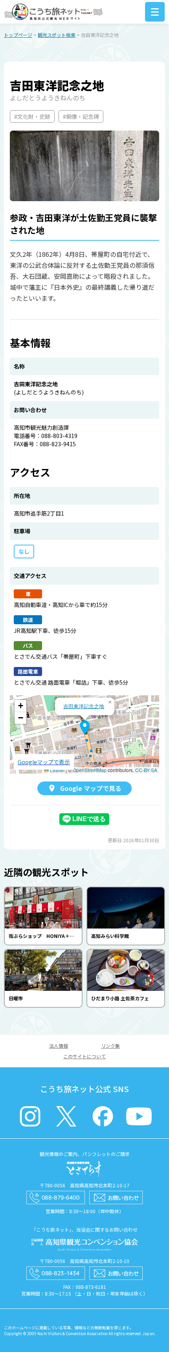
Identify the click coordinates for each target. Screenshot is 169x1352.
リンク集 (110, 1045)
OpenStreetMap (90, 770)
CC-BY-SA (146, 770)
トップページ (18, 34)
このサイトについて (84, 1056)
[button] (85, 727)
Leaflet (56, 770)
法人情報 (58, 1045)
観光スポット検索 (56, 34)
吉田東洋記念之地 (83, 706)
